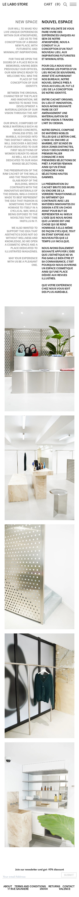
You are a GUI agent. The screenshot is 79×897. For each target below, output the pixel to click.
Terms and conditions (30, 886)
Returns (54, 886)
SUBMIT (69, 875)
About (7, 886)
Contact (69, 886)
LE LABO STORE (15, 4)
